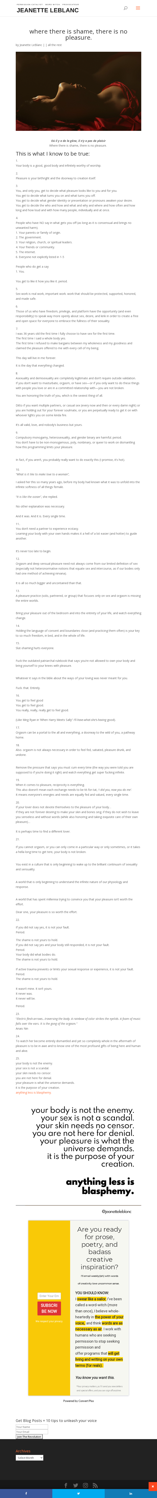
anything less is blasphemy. (34, 1092)
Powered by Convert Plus (78, 1401)
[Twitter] (78, 1493)
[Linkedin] (131, 1493)
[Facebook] (26, 1493)
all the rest (55, 45)
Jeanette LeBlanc (31, 45)
